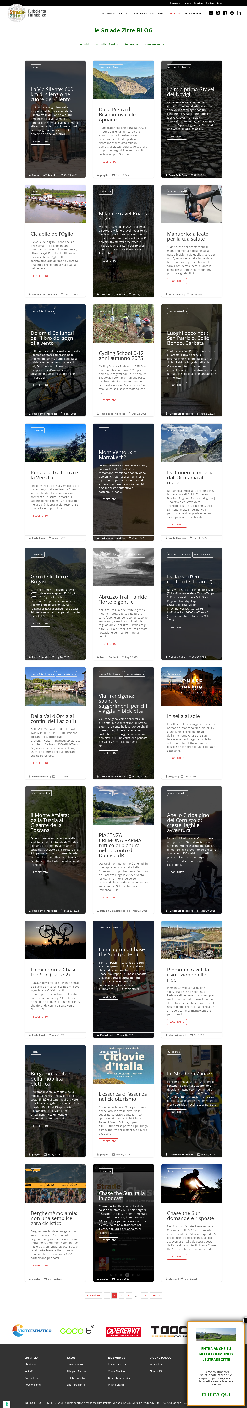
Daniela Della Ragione (112, 910)
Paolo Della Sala (177, 175)
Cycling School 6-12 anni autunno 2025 (123, 360)
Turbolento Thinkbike (44, 175)
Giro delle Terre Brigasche (55, 601)
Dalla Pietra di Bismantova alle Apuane (123, 119)
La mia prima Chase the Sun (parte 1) (123, 974)
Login (219, 3)
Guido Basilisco (177, 538)
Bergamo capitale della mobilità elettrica (55, 1101)
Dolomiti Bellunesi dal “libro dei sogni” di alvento (55, 360)
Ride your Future (76, 1371)
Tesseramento (74, 1364)
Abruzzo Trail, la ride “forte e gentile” (123, 604)
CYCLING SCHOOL (193, 13)
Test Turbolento (75, 1378)
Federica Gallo (176, 657)
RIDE (160, 13)
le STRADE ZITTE (117, 1364)
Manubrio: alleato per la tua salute (191, 241)
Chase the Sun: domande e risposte (191, 1222)
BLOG (173, 13)
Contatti (210, 3)
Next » (156, 1295)
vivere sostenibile (154, 44)
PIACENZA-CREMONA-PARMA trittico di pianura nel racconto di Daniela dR (123, 850)
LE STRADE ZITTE (142, 13)
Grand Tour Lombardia (121, 1378)
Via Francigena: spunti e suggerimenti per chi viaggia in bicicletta (123, 725)
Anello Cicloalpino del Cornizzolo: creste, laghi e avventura (191, 845)
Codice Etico (32, 1378)
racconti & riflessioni (106, 44)
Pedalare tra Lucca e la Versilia (55, 482)
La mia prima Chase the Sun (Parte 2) (55, 979)
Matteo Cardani (109, 657)
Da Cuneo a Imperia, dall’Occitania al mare (191, 482)
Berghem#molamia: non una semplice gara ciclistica (55, 1222)
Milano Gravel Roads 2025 (123, 238)
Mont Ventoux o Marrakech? (123, 477)
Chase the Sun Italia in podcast (123, 1218)
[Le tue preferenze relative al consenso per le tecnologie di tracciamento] (6, 1404)
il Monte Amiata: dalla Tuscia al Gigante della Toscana (55, 845)
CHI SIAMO (106, 13)
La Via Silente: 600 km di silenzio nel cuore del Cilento (55, 116)
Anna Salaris (175, 294)
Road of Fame (33, 1384)
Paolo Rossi (38, 538)
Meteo (187, 3)
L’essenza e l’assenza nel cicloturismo (123, 1101)
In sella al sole (191, 723)
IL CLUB (123, 13)
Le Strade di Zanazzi (191, 1094)
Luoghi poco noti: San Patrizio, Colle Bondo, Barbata (191, 360)
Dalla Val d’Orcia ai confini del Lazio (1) (55, 723)
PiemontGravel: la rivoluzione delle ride (191, 979)
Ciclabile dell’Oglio (55, 241)
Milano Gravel (116, 1384)
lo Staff (29, 1371)
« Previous (93, 1295)
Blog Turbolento (75, 1384)
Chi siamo (30, 1364)
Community (175, 3)
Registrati (198, 3)
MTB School (156, 1364)
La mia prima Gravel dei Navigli (191, 114)
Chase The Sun (116, 1371)
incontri (84, 44)
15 (144, 1295)
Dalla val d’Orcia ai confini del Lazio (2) (191, 603)
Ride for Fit (156, 1371)
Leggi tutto (40, 141)
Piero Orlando (40, 657)
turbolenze (131, 44)
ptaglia (104, 175)
